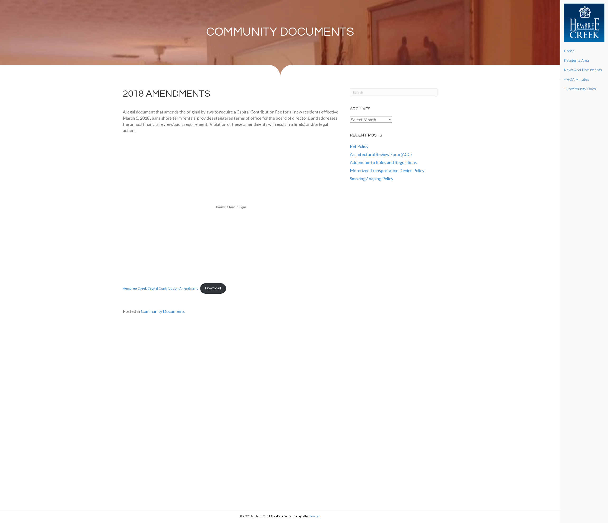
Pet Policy (359, 146)
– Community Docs (580, 89)
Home (569, 51)
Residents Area (576, 60)
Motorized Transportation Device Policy (387, 170)
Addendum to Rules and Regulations (383, 162)
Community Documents (280, 32)
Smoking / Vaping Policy (371, 178)
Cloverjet (314, 516)
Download (213, 288)
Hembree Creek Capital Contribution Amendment (160, 288)
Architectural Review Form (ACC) (381, 154)
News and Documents (583, 70)
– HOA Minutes (576, 79)
